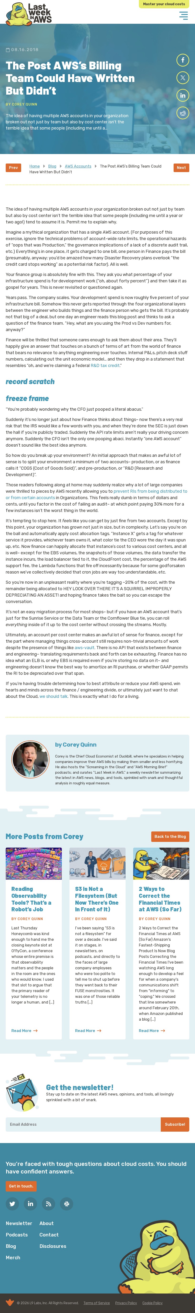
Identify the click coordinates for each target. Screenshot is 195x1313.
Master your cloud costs (164, 4)
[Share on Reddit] (182, 112)
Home (34, 166)
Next (181, 167)
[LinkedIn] (30, 1204)
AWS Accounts (78, 166)
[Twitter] (12, 1204)
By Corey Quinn (21, 104)
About (46, 1223)
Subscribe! (175, 1124)
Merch (13, 1257)
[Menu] (183, 16)
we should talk (53, 696)
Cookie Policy (152, 1303)
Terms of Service (96, 1303)
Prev (13, 167)
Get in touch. (21, 1186)
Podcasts (17, 1235)
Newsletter (19, 1223)
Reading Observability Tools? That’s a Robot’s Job (31, 898)
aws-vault (84, 647)
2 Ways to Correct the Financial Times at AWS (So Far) (160, 898)
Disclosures (52, 1246)
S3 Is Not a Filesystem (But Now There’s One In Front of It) (97, 898)
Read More (24, 1031)
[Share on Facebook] (182, 60)
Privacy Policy (126, 1303)
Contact (49, 1235)
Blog (52, 166)
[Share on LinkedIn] (182, 95)
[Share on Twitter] (182, 77)
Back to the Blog (170, 836)
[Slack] (66, 1204)
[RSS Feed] (48, 1204)
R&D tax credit (105, 365)
